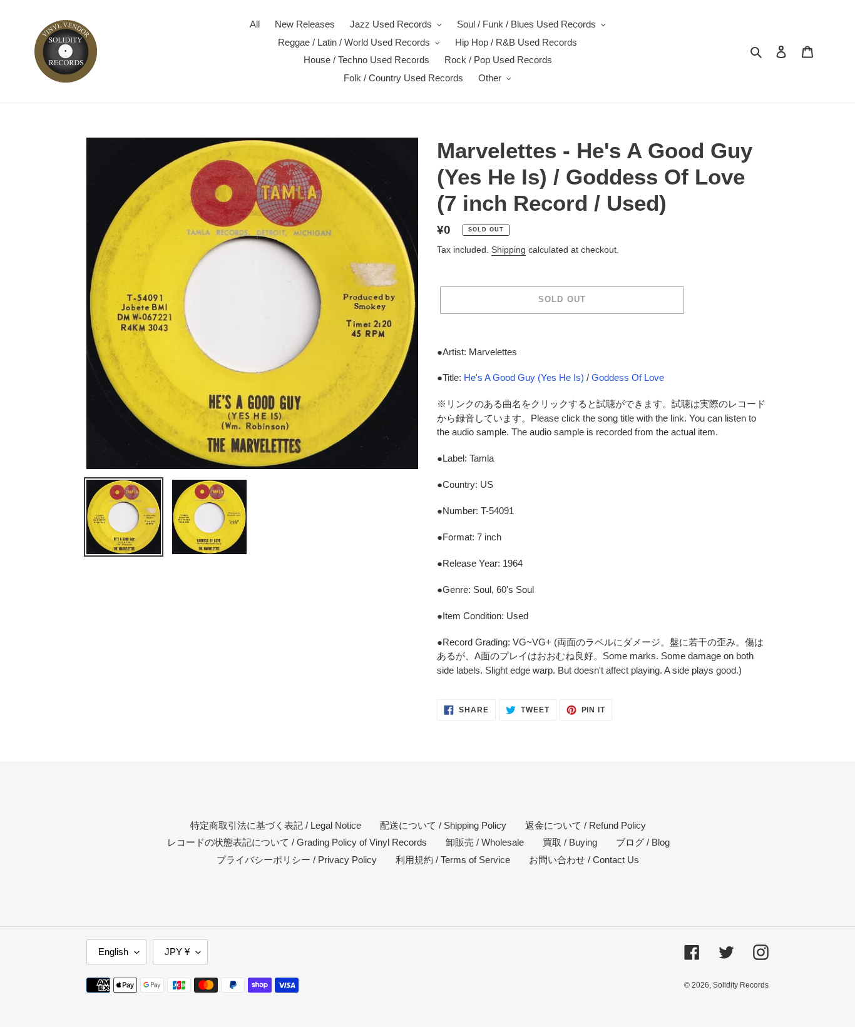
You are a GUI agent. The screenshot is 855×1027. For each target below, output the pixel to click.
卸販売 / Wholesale (485, 842)
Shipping (508, 250)
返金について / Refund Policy (585, 825)
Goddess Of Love (627, 377)
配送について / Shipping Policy (443, 825)
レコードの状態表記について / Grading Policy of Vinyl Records (297, 842)
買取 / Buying (570, 842)
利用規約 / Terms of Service (453, 859)
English (113, 951)
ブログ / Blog (643, 842)
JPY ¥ (177, 951)
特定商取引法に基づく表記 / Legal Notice (275, 825)
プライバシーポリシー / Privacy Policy (297, 859)
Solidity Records (741, 985)
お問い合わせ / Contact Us (584, 859)
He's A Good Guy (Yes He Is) (524, 377)
